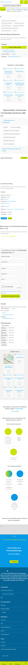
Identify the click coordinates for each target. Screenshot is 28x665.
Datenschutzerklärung (7, 291)
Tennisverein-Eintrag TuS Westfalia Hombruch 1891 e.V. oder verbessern (8, 484)
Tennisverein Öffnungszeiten (9, 51)
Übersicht (3, 9)
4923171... (8, 54)
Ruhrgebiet (17, 209)
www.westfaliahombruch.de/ (14, 56)
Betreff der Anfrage (5, 256)
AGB (2, 623)
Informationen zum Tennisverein (8, 121)
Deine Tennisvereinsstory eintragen (8, 649)
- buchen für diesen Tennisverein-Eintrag (14, 506)
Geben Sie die (9, 236)
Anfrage (25, 9)
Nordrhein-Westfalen (11, 201)
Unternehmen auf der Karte (7, 590)
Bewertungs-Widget (5, 608)
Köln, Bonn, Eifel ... (10, 209)
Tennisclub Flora (19, 71)
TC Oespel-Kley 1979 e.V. (8, 84)
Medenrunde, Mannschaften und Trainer (11, 150)
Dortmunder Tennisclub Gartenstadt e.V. (19, 84)
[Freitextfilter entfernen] (21, 2)
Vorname (3, 268)
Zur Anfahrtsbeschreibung (7, 314)
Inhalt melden (15, 411)
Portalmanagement (5, 634)
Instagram (3, 645)
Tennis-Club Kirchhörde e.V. (19, 391)
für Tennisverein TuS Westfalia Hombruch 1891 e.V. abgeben (8, 440)
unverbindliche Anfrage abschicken (10, 296)
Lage (8, 9)
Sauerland (22, 209)
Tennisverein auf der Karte (8, 50)
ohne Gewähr (19, 408)
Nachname (3, 273)
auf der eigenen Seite (20, 482)
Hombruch (7, 206)
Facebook (3, 642)
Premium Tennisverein (25, 66)
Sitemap (2, 630)
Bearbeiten (3, 605)
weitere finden (19, 439)
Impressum (3, 620)
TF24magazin (14, 561)
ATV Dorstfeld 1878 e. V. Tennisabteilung (19, 379)
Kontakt (9, 218)
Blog (2, 597)
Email (2, 279)
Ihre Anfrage (4, 261)
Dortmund (6, 199)
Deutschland (6, 203)
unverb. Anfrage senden (14, 47)
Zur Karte (4, 312)
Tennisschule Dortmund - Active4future (19, 96)
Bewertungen (19, 9)
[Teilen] (23, 663)
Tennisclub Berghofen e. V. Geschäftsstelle (8, 96)
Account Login (5, 655)
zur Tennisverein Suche (1, 5)
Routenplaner (24, 157)
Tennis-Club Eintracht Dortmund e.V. (8, 72)
